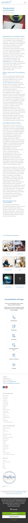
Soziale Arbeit (5, 448)
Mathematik (5, 440)
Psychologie (5, 446)
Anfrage (4, 468)
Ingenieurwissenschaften (8, 437)
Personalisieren (13, 519)
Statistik (4, 406)
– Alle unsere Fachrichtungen (9, 454)
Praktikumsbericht (6, 417)
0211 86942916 (11, 381)
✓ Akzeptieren (14, 513)
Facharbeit (5, 400)
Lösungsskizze (6, 415)
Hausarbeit (5, 398)
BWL (4, 429)
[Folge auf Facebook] (4, 387)
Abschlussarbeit (6, 12)
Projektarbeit (5, 403)
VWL (4, 451)
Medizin (4, 442)
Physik (4, 443)
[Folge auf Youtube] (6, 387)
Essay (4, 414)
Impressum (19, 492)
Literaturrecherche (6, 409)
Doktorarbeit (5, 401)
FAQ (4, 465)
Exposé (4, 408)
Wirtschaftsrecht (6, 452)
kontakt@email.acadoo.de (13, 383)
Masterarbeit (12, 12)
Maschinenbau (6, 438)
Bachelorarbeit (6, 395)
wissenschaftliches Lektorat (10, 82)
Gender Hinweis (18, 493)
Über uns (5, 460)
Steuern (4, 449)
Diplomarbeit (5, 411)
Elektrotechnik (6, 431)
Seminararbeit (5, 405)
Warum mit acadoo (7, 461)
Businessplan (5, 420)
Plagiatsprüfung (6, 412)
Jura (3, 432)
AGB (24, 492)
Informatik (5, 435)
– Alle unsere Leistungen (8, 422)
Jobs (4, 463)
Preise (4, 419)
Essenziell (14, 509)
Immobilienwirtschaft (7, 434)
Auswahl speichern (14, 516)
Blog (4, 466)
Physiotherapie (6, 445)
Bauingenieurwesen (7, 428)
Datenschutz (9, 493)
